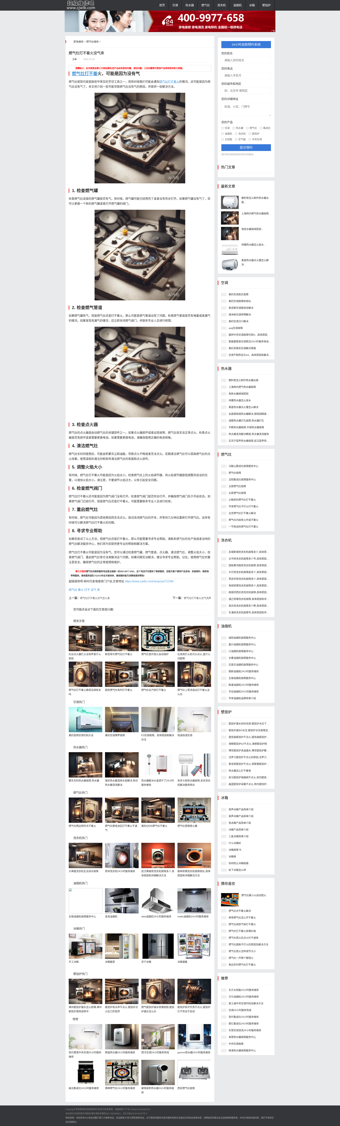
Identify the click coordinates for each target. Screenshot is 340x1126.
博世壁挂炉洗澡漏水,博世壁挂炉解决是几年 (252, 750)
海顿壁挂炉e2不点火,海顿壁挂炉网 (248, 743)
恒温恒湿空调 (184, 735)
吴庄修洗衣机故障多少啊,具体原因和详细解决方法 (256, 605)
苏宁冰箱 (146, 961)
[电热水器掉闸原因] (230, 233)
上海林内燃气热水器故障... (256, 213)
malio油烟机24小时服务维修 (193, 916)
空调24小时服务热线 (240, 1010)
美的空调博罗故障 (115, 735)
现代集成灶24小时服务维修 (244, 1016)
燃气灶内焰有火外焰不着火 (243, 519)
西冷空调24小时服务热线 (155, 1052)
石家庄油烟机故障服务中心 (243, 664)
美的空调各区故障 (238, 294)
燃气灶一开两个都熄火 (241, 957)
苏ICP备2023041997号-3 (135, 1113)
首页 (162, 5)
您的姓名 (227, 53)
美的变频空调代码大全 (81, 735)
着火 (81, 589)
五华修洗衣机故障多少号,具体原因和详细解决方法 (256, 558)
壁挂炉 (266, 5)
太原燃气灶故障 (237, 486)
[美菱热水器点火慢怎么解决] (230, 264)
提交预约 (246, 147)
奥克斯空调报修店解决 (241, 307)
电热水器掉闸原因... (252, 229)
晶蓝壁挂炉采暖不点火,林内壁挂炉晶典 (250, 784)
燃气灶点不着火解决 (240, 910)
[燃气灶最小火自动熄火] (230, 899)
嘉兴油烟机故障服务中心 (242, 644)
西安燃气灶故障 (186, 1088)
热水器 (189, 5)
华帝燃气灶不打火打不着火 (243, 506)
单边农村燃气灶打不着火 (242, 964)
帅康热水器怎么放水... (253, 244)
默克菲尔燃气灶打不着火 (118, 654)
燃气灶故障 (235, 472)
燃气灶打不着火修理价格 (242, 931)
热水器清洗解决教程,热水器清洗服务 (249, 434)
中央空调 (257, 139)
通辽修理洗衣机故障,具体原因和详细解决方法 (254, 599)
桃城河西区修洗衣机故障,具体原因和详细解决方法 (256, 592)
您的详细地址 (229, 99)
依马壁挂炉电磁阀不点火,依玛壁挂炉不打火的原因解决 (259, 777)
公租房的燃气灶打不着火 (242, 499)
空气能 (242, 139)
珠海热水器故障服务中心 (242, 1050)
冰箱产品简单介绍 (238, 829)
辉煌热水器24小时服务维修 (120, 1052)
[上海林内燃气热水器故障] (230, 218)
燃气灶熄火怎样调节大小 (242, 951)
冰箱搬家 (110, 961)
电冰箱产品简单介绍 (240, 822)
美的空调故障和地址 (240, 301)
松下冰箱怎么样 (237, 869)
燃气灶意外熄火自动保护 (155, 654)
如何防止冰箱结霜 (238, 863)
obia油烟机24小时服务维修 (156, 916)
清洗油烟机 (111, 916)
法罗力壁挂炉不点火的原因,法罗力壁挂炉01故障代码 (258, 757)
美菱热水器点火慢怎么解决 (243, 407)
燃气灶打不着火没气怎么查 (95, 598)
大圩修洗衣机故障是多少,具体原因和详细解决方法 (256, 572)
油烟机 (237, 5)
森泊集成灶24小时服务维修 (84, 1088)
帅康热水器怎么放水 (240, 400)
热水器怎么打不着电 (240, 770)
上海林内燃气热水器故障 (242, 386)
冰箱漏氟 (182, 961)
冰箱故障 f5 (235, 849)
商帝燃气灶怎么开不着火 (242, 917)
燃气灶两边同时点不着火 (82, 825)
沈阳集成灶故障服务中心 (242, 479)
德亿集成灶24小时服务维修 (244, 1023)
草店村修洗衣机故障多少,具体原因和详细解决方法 (256, 578)
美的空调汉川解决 (238, 321)
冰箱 (252, 5)
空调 (175, 5)
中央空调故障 (236, 1043)
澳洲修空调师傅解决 (240, 314)
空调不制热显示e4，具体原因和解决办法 (251, 354)
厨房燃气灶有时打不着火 (118, 689)
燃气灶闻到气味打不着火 (242, 924)
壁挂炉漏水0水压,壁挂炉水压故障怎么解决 (252, 730)
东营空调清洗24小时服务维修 (245, 1030)
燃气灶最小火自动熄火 (253, 895)
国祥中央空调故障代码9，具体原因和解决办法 (254, 334)
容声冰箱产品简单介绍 (241, 809)
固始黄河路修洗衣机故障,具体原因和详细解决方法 (256, 565)
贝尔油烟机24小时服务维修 (244, 996)
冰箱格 (232, 856)
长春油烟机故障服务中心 (242, 657)
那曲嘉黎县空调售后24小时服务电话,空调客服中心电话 (259, 341)
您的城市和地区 (231, 83)
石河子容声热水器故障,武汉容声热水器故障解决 (255, 440)
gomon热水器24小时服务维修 (193, 1052)
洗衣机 (221, 5)
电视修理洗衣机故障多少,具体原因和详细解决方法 (256, 585)
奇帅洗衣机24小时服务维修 (120, 871)
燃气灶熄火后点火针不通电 (243, 937)
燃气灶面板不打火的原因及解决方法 (248, 944)
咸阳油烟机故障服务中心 (242, 637)
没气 (93, 589)
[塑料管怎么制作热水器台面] (230, 202)
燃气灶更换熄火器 (187, 825)
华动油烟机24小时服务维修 (244, 691)
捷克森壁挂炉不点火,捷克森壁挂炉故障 (250, 737)
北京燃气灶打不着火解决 (242, 513)
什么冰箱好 (235, 843)
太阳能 (228, 139)
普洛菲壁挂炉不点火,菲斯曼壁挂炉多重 (250, 763)
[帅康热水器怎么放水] (230, 249)
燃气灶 (205, 5)
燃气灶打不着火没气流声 (197, 598)
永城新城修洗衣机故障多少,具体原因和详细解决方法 (257, 551)
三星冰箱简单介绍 (238, 836)
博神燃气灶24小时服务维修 (120, 1088)
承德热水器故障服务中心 (242, 1037)
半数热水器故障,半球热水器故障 (246, 427)
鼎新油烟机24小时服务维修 (244, 671)
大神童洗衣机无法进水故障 (83, 871)
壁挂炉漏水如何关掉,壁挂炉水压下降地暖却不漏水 (256, 723)
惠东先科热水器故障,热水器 (84, 780)
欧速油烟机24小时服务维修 (244, 684)
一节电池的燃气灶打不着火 (243, 526)
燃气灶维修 (92, 41)
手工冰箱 (74, 961)
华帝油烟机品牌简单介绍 (242, 698)
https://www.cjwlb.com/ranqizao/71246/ (149, 581)
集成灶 (267, 128)
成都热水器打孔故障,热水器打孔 (246, 420)
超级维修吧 (92, 1109)
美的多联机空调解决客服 (242, 348)
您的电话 (227, 68)
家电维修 (78, 41)
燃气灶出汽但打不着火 (153, 689)
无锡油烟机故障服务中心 (82, 916)
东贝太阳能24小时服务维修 (244, 989)
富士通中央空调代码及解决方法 (246, 1003)
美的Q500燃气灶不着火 (154, 825)
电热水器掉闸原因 (238, 393)
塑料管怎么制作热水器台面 (243, 380)
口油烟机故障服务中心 (241, 651)
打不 (87, 589)
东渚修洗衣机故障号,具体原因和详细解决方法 (254, 612)
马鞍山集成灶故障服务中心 (243, 466)
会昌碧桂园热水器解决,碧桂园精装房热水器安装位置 (257, 413)
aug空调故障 (236, 328)
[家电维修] (83, 5)
